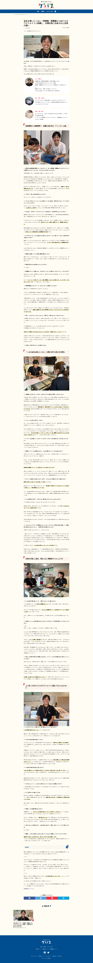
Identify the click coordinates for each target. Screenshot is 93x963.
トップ (13, 14)
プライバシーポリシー (47, 956)
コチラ (30, 888)
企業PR (42, 11)
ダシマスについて (34, 956)
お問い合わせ (59, 956)
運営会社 (40, 956)
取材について (38, 949)
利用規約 (54, 956)
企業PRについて (45, 949)
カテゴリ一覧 (49, 11)
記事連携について (53, 949)
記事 (38, 11)
